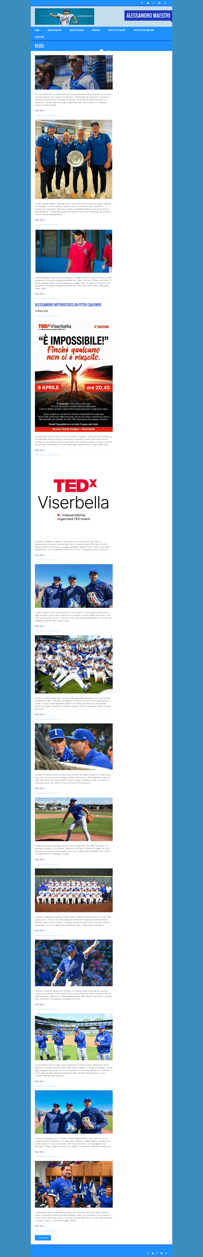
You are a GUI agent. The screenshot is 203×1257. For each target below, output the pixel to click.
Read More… (40, 110)
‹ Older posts (43, 1237)
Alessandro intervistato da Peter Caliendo (68, 305)
